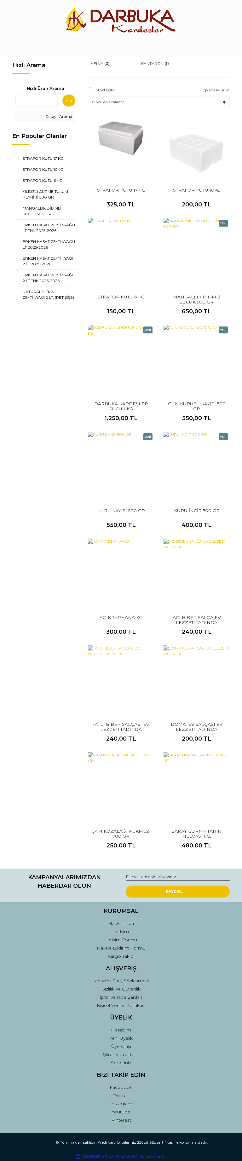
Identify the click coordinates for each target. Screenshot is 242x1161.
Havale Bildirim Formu (121, 948)
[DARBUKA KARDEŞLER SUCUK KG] (121, 358)
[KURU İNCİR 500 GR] (197, 465)
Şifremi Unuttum (121, 1054)
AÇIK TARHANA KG (121, 617)
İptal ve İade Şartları (121, 997)
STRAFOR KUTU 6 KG (121, 297)
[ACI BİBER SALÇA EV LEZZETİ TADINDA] (197, 572)
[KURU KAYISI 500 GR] (121, 465)
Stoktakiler (105, 90)
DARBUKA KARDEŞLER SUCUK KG (121, 406)
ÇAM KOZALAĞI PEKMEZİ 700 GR (121, 833)
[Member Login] (121, 45)
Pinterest (121, 1120)
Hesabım (121, 1030)
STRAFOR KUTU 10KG (197, 190)
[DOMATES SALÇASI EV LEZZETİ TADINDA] (197, 678)
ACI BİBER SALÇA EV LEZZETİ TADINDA (197, 620)
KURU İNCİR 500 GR (197, 510)
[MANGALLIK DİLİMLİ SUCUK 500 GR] (197, 251)
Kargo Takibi (121, 956)
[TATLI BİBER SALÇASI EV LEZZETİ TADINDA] (121, 678)
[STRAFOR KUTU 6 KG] (121, 251)
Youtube (121, 1112)
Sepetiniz (121, 1063)
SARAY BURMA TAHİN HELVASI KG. (197, 833)
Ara (69, 100)
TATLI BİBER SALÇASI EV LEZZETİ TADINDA (121, 726)
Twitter (121, 1095)
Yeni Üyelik (121, 1038)
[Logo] (121, 20)
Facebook (121, 1087)
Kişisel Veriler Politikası (121, 1005)
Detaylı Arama (58, 116)
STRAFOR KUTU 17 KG (121, 190)
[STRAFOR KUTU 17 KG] (121, 144)
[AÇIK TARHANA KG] (121, 572)
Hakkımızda (121, 923)
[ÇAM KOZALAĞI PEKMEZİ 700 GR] (121, 785)
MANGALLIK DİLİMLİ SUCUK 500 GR (196, 299)
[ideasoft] (88, 1156)
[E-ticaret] (120, 1156)
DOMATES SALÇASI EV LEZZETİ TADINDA (197, 726)
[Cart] (222, 45)
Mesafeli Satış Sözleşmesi (121, 981)
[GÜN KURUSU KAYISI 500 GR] (197, 358)
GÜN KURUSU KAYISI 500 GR (197, 406)
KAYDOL (174, 891)
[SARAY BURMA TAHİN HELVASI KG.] (197, 785)
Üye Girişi (121, 1046)
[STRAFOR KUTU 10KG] (197, 144)
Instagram (121, 1103)
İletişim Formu (121, 940)
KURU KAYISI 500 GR (121, 510)
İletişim (121, 931)
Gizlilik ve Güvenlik (121, 989)
